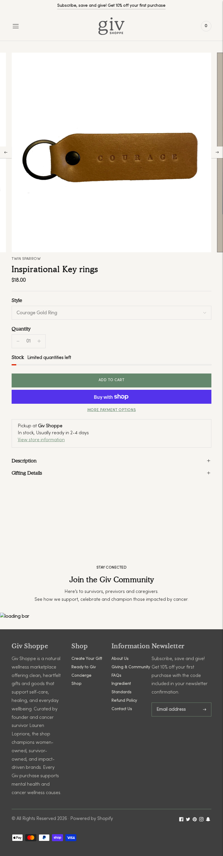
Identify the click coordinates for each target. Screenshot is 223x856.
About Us (120, 659)
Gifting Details (27, 473)
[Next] (217, 152)
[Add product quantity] (18, 341)
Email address (171, 703)
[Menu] (16, 26)
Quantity (21, 329)
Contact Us (122, 709)
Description (24, 461)
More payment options (111, 410)
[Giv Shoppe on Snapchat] (208, 820)
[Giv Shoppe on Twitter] (188, 820)
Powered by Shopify (91, 818)
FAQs (116, 676)
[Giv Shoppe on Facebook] (181, 820)
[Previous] (6, 152)
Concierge (81, 676)
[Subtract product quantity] (39, 341)
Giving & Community (131, 667)
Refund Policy (124, 701)
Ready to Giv (83, 667)
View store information (41, 440)
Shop (76, 684)
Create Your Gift (86, 659)
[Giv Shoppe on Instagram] (201, 820)
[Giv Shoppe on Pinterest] (195, 820)
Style (17, 300)
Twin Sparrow (26, 259)
